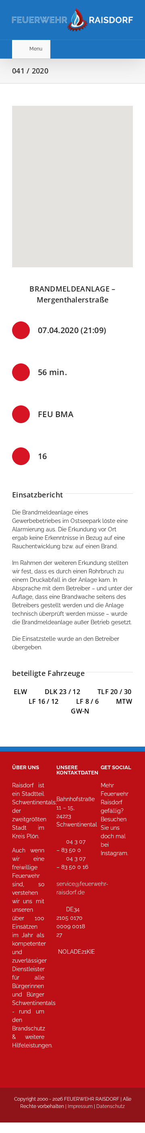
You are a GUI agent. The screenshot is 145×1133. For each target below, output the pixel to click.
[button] (72, 182)
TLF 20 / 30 (114, 691)
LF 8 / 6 (87, 701)
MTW (124, 701)
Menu (35, 49)
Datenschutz (110, 1106)
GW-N (80, 711)
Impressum (80, 1106)
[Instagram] (109, 889)
